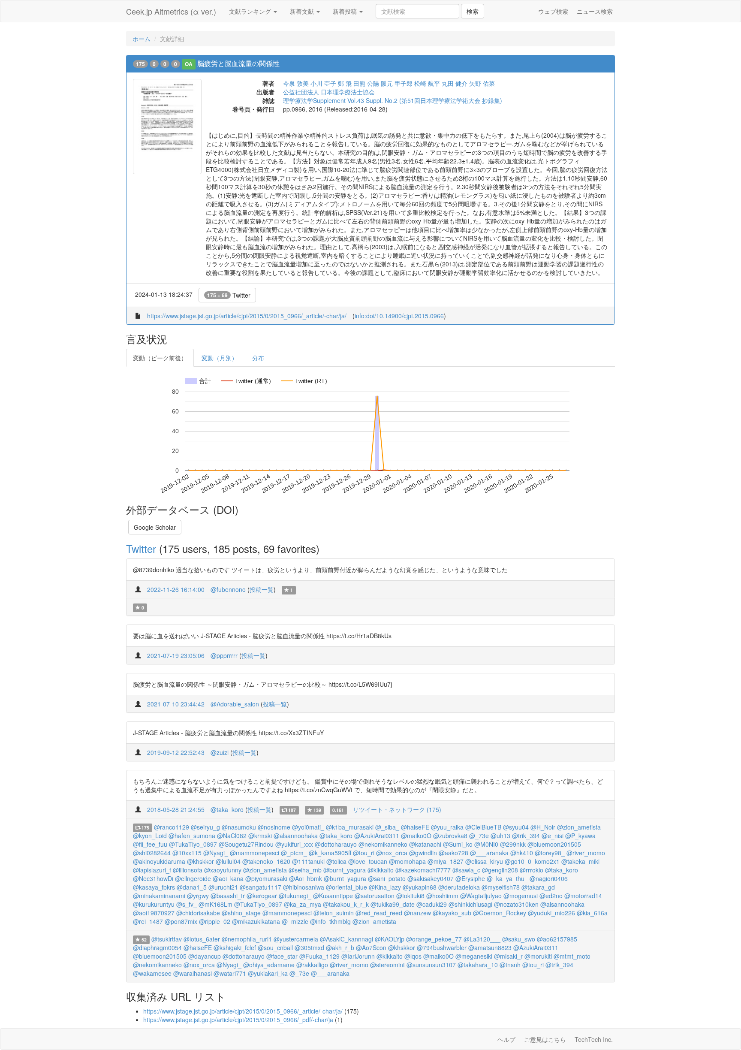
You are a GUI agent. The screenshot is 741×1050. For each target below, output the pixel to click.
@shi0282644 (152, 852)
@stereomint (387, 964)
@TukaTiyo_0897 (193, 844)
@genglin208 (500, 870)
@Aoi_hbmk (305, 878)
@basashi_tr (228, 895)
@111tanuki (308, 861)
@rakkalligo (312, 964)
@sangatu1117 (260, 887)
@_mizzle (295, 921)
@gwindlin (423, 852)
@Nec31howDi (153, 878)
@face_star (282, 956)
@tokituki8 (410, 895)
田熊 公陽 (366, 83)
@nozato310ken (516, 904)
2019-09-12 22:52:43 (176, 752)
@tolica (336, 861)
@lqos (413, 956)
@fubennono (228, 589)
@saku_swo (518, 939)
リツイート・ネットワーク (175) (397, 809)
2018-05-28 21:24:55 (176, 809)
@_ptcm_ (294, 852)
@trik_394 (526, 835)
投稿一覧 (262, 589)
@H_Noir (542, 827)
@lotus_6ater (202, 939)
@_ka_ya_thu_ (507, 878)
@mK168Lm (215, 904)
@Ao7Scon (371, 947)
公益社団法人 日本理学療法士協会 (329, 92)
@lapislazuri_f (152, 870)
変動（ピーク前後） (160, 357)
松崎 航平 (427, 83)
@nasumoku (239, 827)
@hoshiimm (442, 895)
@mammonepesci (254, 852)
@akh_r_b (340, 947)
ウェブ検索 (553, 11)
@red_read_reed (378, 912)
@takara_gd (538, 887)
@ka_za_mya (302, 904)
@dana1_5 (192, 887)
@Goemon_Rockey (499, 912)
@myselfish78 (501, 887)
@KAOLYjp (389, 939)
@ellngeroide (193, 878)
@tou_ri (363, 852)
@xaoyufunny (222, 870)
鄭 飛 (345, 83)
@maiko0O (416, 835)
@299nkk (513, 844)
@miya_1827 (446, 861)
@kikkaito (380, 870)
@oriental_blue (346, 887)
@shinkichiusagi (470, 904)
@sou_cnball (275, 947)
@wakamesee (152, 973)
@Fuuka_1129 (319, 956)
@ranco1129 (171, 827)
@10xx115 (187, 852)
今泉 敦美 (296, 83)
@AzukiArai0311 (376, 835)
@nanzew (417, 912)
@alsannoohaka (296, 835)
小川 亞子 (323, 83)
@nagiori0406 (549, 878)
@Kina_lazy (385, 887)
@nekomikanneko (382, 844)
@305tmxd (309, 947)
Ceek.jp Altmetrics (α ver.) (171, 11)
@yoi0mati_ (308, 827)
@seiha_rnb (305, 870)
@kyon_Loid (150, 835)
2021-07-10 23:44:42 (176, 704)
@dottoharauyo (336, 844)
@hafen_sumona (192, 835)
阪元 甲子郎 (397, 83)
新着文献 (303, 11)
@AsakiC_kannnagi (346, 939)
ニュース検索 (595, 11)
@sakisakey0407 (430, 878)
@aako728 (453, 852)
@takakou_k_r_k (346, 904)
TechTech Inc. (594, 1039)
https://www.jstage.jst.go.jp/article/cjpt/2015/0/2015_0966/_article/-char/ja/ (246, 315)
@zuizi (220, 752)
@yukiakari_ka (268, 973)
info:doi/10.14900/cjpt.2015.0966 (399, 315)
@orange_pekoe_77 (434, 939)
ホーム (142, 38)
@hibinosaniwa (303, 887)
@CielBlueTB (483, 827)
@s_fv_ (186, 904)
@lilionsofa (187, 870)
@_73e (479, 835)
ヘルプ (506, 1039)
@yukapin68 (420, 887)
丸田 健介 (454, 83)
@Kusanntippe (333, 895)
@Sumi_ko (458, 844)
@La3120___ (482, 939)
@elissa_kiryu (484, 861)
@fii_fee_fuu (150, 844)
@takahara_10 (478, 964)
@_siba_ (387, 827)
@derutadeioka (459, 887)
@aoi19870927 (154, 912)
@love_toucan (367, 861)
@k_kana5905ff (330, 852)
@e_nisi (552, 835)
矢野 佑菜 (482, 83)
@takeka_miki (580, 861)
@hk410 (521, 852)
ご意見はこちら (545, 1039)
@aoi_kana (228, 878)
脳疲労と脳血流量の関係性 (238, 63)
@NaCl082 (232, 835)
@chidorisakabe (198, 912)
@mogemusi (520, 895)
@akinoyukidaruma (159, 861)
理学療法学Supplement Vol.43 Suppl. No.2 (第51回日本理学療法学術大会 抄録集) (392, 100)
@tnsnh (510, 964)
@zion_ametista (579, 827)
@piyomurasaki (266, 878)
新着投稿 (345, 11)
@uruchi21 (223, 887)
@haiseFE (415, 827)
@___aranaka (489, 852)
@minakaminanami (159, 895)
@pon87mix (181, 921)
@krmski (260, 835)
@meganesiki (473, 956)
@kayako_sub (452, 912)
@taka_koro (227, 809)
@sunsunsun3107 (431, 964)
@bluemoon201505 (554, 844)
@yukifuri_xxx (294, 844)
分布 (258, 357)
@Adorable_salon (235, 704)
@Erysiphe (470, 878)
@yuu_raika (447, 827)
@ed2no (551, 895)
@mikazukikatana (256, 921)
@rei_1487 (148, 921)
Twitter (228, 295)
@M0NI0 (486, 844)
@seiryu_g (205, 827)
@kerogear (262, 895)
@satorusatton (375, 895)
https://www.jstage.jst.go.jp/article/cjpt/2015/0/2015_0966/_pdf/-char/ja (238, 1019)
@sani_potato (387, 878)
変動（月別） (220, 357)
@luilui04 (228, 861)
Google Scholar (155, 527)
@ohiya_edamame (269, 964)
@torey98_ (550, 852)
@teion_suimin (333, 912)
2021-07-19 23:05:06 (176, 655)
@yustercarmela (296, 939)
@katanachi (425, 844)
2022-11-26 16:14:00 (176, 589)
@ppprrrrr (224, 655)
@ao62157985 (557, 939)
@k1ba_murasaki (350, 827)
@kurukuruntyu (154, 904)
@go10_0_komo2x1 (532, 861)
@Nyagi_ (215, 852)
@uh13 (500, 835)
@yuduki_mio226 (551, 912)
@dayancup (204, 956)
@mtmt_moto (572, 956)
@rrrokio (531, 870)
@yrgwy (198, 895)
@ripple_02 (214, 921)
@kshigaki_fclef (235, 947)
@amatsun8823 (490, 947)
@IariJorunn (358, 956)
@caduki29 (431, 904)
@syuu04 (516, 827)
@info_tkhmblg (330, 921)
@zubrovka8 (450, 835)
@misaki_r (508, 956)
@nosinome (274, 827)
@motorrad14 (583, 895)
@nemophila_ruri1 (247, 939)
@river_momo (585, 852)
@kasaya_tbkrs (154, 887)
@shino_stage (241, 912)
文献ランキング (251, 11)
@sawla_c (466, 870)
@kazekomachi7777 (423, 870)
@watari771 (230, 973)
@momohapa (407, 861)
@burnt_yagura (344, 870)
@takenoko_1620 (266, 861)
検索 (473, 11)
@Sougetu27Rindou (246, 844)
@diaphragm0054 (157, 947)
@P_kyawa (580, 835)
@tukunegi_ (295, 895)
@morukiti (538, 956)
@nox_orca (391, 852)
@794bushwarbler (442, 947)
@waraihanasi (192, 973)
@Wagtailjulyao (481, 895)
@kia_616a (592, 912)
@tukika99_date (392, 904)
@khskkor (200, 861)
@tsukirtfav (166, 939)
